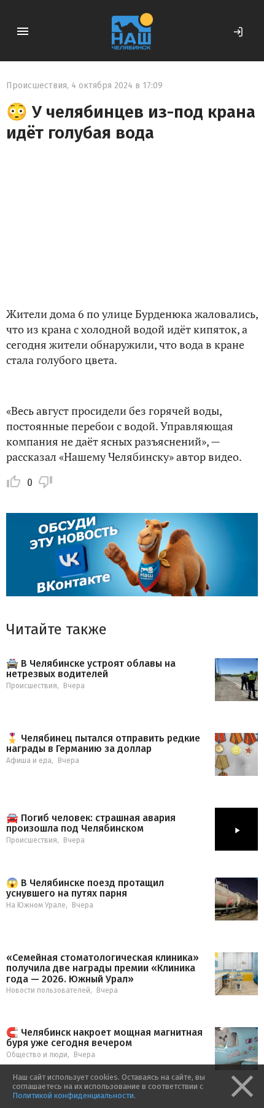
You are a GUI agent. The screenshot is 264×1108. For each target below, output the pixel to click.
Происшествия (36, 85)
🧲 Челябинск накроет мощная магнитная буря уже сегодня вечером (104, 1038)
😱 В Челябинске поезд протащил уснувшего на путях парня (85, 888)
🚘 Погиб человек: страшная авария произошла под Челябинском (91, 823)
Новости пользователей (48, 990)
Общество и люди (37, 1054)
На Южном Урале (36, 905)
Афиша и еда (29, 760)
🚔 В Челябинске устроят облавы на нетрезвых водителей (91, 669)
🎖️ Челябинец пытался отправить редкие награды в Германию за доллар (103, 743)
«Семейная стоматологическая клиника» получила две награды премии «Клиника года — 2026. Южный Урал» (102, 968)
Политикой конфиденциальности (73, 1095)
